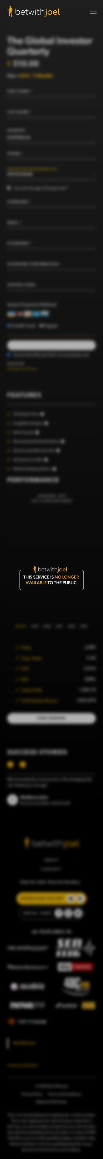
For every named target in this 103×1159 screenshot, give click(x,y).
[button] (93, 12)
